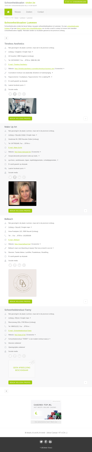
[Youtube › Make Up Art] (24, 177)
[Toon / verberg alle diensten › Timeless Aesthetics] (46, 77)
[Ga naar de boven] (86, 118)
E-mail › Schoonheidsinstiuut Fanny (20, 330)
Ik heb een (75, 2)
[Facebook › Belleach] (15, 265)
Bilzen (17, 318)
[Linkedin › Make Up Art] (19, 177)
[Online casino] (47, 401)
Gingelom (18, 52)
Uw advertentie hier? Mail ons (46, 422)
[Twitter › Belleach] (10, 265)
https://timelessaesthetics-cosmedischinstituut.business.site (34, 68)
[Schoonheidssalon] (8, 12)
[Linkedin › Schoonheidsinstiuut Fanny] (19, 356)
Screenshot (60, 68)
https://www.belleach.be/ (22, 244)
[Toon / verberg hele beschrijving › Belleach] (46, 248)
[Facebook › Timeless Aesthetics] (15, 94)
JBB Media (44, 447)
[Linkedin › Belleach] (19, 265)
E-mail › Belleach (14, 240)
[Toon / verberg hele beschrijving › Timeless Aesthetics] (46, 73)
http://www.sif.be (20, 335)
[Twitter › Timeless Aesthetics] (10, 94)
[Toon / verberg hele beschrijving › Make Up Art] (46, 156)
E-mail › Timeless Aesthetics (17, 64)
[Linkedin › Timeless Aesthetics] (19, 94)
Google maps (28, 52)
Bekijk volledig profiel (20, 118)
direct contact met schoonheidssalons (29, 28)
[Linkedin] (50, 441)
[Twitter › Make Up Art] (10, 177)
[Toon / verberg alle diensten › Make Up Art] (46, 160)
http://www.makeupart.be (23, 152)
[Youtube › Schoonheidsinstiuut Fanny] (24, 356)
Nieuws (18, 12)
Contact (41, 12)
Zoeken (29, 12)
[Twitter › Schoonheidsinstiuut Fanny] (10, 356)
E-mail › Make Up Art (15, 147)
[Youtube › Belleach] (24, 265)
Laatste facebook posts (17, 85)
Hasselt (17, 227)
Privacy (50, 447)
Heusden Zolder (20, 135)
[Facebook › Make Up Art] (15, 177)
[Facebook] (46, 441)
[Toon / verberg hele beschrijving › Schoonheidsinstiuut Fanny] (46, 339)
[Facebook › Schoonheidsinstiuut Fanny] (15, 356)
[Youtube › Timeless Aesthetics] (24, 94)
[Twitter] (41, 441)
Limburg (11, 52)
